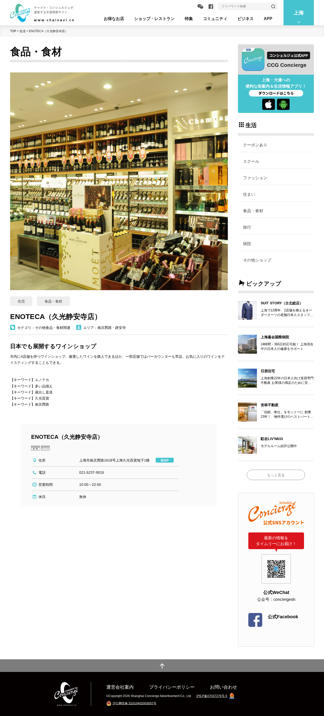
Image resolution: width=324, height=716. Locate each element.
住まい (249, 194)
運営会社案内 (120, 687)
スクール (251, 161)
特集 (189, 18)
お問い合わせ (223, 687)
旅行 (247, 227)
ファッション (255, 177)
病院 (247, 243)
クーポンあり (255, 145)
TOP (13, 31)
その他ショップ (257, 260)
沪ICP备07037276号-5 (211, 696)
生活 (22, 31)
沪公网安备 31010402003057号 (134, 703)
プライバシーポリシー (172, 687)
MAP (165, 460)
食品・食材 (253, 210)
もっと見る (276, 475)
